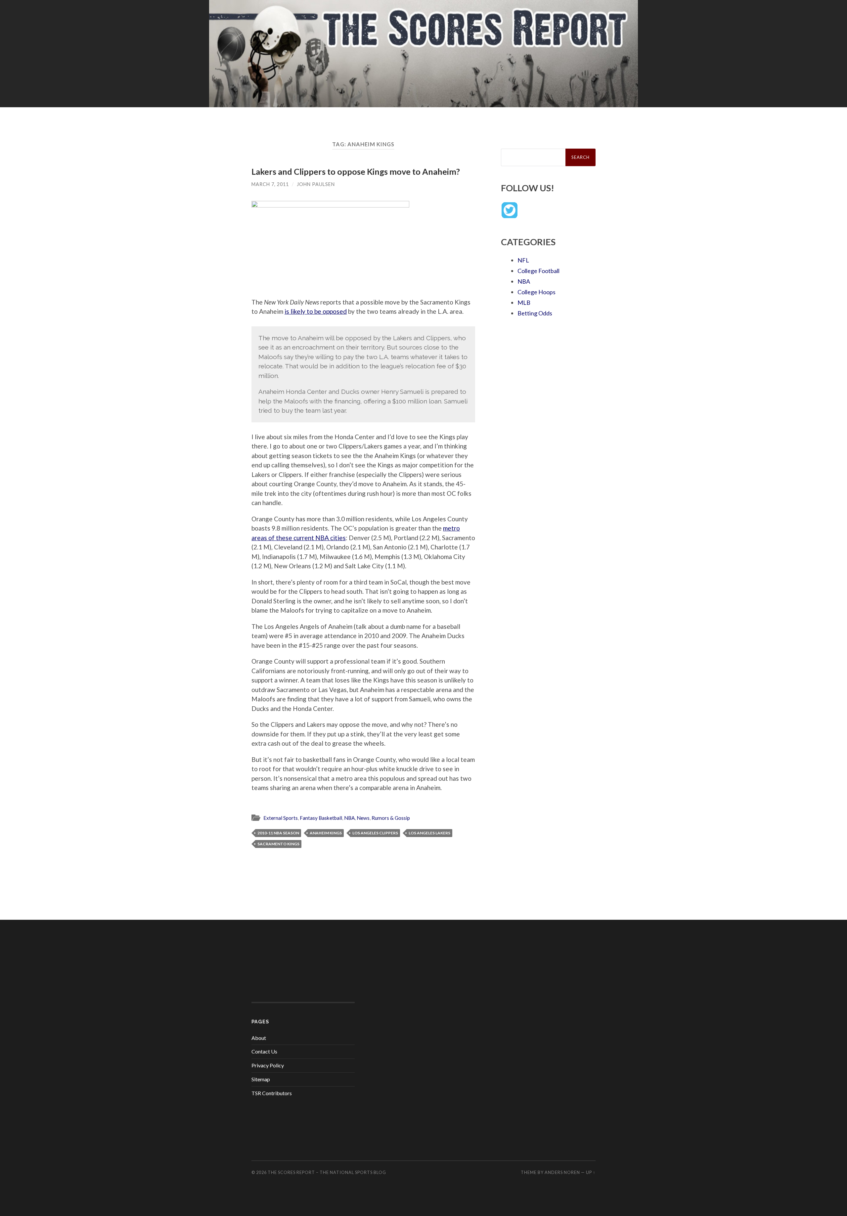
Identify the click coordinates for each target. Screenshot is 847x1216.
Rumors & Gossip (391, 818)
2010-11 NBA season (278, 832)
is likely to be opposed (316, 311)
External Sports (280, 818)
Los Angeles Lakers (429, 832)
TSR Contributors (271, 1093)
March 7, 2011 (270, 184)
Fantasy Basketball (321, 818)
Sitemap (260, 1079)
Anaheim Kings (326, 832)
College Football (538, 270)
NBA (349, 818)
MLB (523, 302)
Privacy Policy (267, 1065)
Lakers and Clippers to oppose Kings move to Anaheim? (355, 171)
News (363, 818)
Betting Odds (534, 313)
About (258, 1038)
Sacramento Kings (278, 843)
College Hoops (536, 292)
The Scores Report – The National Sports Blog (327, 1172)
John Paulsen (316, 184)
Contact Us (264, 1051)
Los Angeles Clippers (375, 832)
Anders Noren (562, 1172)
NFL (523, 260)
